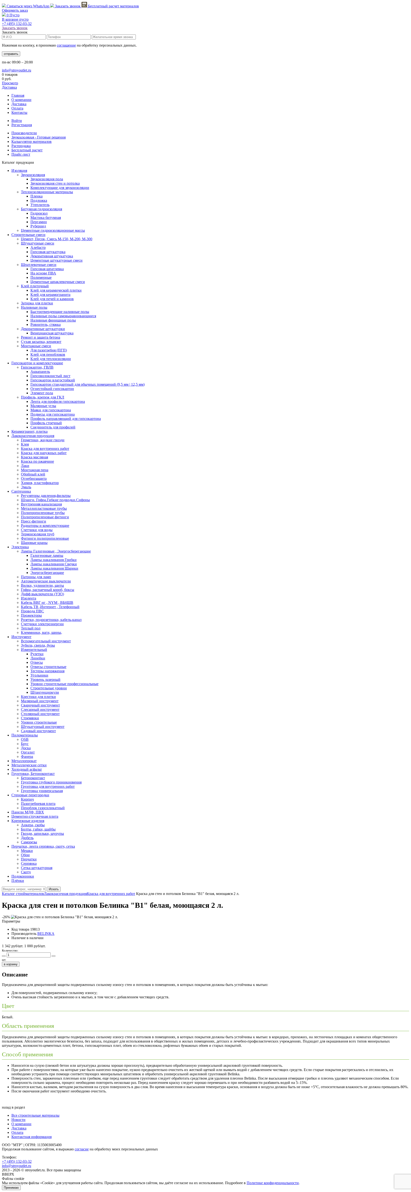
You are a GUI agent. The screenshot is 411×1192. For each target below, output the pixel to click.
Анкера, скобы (33, 825)
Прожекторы (31, 615)
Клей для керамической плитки (56, 290)
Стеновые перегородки (30, 795)
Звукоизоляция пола (46, 179)
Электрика (20, 547)
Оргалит (28, 752)
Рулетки (37, 654)
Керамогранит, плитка (29, 431)
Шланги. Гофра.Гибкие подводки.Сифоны (55, 500)
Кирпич (27, 799)
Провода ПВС (32, 611)
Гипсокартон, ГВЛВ (37, 367)
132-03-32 (17, 24)
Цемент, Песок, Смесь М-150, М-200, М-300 (56, 239)
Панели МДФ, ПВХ (27, 812)
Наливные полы (34, 307)
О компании (21, 100)
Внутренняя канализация (41, 504)
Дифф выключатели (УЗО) (42, 594)
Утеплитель (39, 205)
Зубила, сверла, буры (38, 645)
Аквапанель (40, 372)
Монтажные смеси (36, 346)
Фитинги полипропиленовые (45, 538)
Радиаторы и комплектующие (45, 526)
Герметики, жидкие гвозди (42, 440)
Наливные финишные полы (53, 320)
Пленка (36, 196)
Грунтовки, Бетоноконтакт (33, 774)
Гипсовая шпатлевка (47, 269)
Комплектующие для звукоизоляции (59, 188)
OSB (25, 739)
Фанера (27, 757)
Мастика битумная (45, 218)
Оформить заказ (15, 10)
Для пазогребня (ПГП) (48, 350)
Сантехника (21, 491)
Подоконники (22, 876)
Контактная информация (31, 1137)
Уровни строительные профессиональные (64, 684)
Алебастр (38, 247)
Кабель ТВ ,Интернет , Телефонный (50, 607)
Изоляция (19, 170)
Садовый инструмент (38, 731)
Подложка (38, 200)
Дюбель (27, 838)
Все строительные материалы (35, 1115)
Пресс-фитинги (33, 521)
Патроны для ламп (36, 577)
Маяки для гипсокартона (50, 410)
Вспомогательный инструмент (46, 641)
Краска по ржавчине (37, 461)
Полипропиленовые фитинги (45, 517)
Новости (18, 1120)
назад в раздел (13, 1107)
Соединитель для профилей (52, 427)
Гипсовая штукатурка (47, 252)
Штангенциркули (44, 692)
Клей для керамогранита (50, 295)
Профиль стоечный (46, 423)
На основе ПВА (43, 273)
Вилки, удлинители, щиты (42, 585)
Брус (25, 744)
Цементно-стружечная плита (34, 816)
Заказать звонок (68, 6)
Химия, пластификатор (40, 483)
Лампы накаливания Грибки (53, 560)
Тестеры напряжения (47, 671)
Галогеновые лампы (46, 555)
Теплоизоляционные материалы (47, 192)
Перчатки (29, 859)
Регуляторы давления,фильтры (46, 496)
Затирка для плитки (37, 303)
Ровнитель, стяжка (45, 324)
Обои (25, 855)
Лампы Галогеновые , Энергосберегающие (56, 551)
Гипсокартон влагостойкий (52, 380)
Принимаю (11, 1187)
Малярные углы (43, 406)
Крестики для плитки (38, 697)
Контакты (19, 113)
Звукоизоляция (33, 175)
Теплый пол (30, 628)
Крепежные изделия (27, 821)
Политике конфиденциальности (273, 1183)
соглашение (66, 45)
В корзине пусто (15, 19)
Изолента (28, 598)
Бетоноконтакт (33, 778)
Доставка (9, 87)
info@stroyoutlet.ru (16, 70)
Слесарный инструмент (40, 709)
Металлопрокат (24, 761)
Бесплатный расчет (113, 6)
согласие (82, 1149)
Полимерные (41, 277)
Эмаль (26, 487)
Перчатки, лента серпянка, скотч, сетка (43, 846)
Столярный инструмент (40, 714)
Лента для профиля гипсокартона (57, 401)
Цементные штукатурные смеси (56, 260)
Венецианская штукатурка (51, 333)
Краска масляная (34, 457)
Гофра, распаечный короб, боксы (47, 590)
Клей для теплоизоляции (50, 359)
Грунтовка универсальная (42, 791)
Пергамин (38, 222)
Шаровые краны (34, 543)
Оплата (17, 108)
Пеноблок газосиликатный (43, 808)
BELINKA (45, 934)
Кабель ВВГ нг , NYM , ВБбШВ (47, 603)
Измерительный (34, 650)
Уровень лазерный (45, 680)
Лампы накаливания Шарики (54, 568)
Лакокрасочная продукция (32, 436)
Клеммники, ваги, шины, (41, 632)
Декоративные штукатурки (43, 329)
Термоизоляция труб (37, 534)
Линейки (37, 658)
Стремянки (30, 718)
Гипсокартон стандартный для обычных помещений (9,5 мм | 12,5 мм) (87, 384)
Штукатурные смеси (37, 243)
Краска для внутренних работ (45, 449)
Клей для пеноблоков (47, 354)
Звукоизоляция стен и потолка (55, 183)
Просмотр (10, 83)
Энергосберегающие (47, 573)
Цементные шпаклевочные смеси (57, 282)
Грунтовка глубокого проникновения (51, 782)
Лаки (25, 466)
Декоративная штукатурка (51, 256)
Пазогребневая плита (38, 804)
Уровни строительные (39, 722)
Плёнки (17, 881)
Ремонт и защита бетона (40, 337)
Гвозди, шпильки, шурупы (42, 834)
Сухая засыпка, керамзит (41, 342)
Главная (17, 95)
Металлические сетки (29, 765)
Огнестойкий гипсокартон (52, 389)
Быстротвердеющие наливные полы (59, 312)
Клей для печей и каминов (52, 299)
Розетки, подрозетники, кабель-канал (51, 620)
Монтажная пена (34, 470)
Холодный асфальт (26, 769)
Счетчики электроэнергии (42, 624)
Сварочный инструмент (40, 705)
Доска (26, 748)
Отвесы (36, 662)
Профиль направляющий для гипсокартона (65, 419)
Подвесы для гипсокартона (52, 414)
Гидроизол (39, 213)
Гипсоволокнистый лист (50, 376)
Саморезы (29, 842)
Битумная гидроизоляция (41, 209)
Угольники (39, 675)
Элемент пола (41, 393)
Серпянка (29, 863)
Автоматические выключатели (46, 581)
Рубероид (38, 226)
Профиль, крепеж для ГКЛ (42, 397)
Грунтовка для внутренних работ (48, 786)
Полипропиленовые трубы (43, 513)
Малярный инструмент (40, 701)
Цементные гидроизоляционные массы (53, 230)
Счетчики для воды (37, 530)
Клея (25, 444)
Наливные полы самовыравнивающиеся (63, 316)
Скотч (26, 872)
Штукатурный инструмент (42, 727)
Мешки (27, 851)
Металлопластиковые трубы (44, 508)
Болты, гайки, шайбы (38, 829)
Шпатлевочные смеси (38, 265)
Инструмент (21, 637)
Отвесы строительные (48, 667)
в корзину (11, 964)
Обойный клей (33, 474)
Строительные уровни (48, 688)
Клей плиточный (35, 286)
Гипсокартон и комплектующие (37, 363)
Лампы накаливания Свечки (53, 564)
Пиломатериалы (24, 735)
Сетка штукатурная (36, 868)
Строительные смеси (28, 235)
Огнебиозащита (34, 478)
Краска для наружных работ (44, 453)
